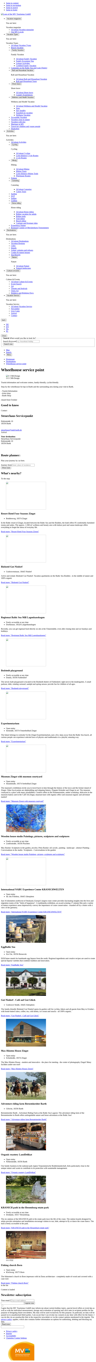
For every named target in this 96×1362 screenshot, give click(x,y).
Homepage (10, 359)
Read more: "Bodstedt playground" (15, 688)
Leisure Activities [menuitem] (23, 63)
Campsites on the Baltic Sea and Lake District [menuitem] (29, 68)
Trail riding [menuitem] (20, 219)
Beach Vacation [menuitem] (17, 48)
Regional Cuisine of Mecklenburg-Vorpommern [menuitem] (30, 228)
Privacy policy (11, 1331)
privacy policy (6, 1319)
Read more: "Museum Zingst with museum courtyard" (22, 801)
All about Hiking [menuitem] (22, 169)
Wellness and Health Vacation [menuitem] (23, 97)
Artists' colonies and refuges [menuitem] (22, 250)
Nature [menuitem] (14, 257)
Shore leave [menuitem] (16, 84)
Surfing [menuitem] (14, 194)
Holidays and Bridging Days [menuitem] (22, 293)
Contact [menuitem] (14, 315)
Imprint (9, 1333)
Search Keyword (9, 341)
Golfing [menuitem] (14, 201)
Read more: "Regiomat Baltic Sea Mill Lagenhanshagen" (23, 635)
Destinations (11, 361)
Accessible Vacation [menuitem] (19, 117)
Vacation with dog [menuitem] (18, 122)
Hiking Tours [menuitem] (21, 171)
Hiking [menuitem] (14, 160)
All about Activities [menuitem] (18, 142)
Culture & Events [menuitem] (13, 271)
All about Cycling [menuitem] (23, 153)
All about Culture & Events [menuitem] (22, 282)
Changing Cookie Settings (16, 1338)
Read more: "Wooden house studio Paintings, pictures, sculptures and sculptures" (33, 854)
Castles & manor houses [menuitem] (20, 252)
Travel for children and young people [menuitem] (25, 126)
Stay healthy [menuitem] (21, 110)
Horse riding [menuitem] (16, 203)
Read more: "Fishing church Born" (15, 1283)
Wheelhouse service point (16, 364)
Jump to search (12, 8)
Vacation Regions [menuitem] (18, 243)
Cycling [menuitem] (14, 145)
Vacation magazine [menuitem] (14, 19)
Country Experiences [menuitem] (24, 95)
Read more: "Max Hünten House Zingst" (17, 1069)
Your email (6, 1300)
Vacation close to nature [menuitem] (20, 120)
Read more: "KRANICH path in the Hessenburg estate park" (25, 1228)
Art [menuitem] (12, 286)
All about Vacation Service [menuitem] (21, 306)
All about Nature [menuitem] (22, 266)
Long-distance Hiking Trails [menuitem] (27, 174)
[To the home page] (16, 14)
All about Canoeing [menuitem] (24, 189)
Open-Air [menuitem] (15, 291)
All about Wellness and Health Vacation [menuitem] (31, 106)
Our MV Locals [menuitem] (17, 32)
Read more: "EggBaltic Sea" (12, 965)
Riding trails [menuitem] (21, 216)
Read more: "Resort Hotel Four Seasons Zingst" (20, 532)
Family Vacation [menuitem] (18, 50)
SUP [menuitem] (13, 196)
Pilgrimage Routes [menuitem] (23, 176)
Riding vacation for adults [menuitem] (26, 214)
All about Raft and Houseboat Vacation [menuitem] (31, 79)
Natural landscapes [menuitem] (23, 268)
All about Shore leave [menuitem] (24, 92)
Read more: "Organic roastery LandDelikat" (18, 1172)
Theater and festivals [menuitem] (19, 288)
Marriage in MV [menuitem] (17, 124)
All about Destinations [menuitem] (20, 241)
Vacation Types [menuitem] (12, 34)
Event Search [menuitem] (16, 284)
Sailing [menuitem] (13, 198)
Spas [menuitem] (18, 108)
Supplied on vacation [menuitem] (24, 113)
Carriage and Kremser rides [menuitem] (27, 223)
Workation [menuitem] (15, 129)
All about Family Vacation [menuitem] (26, 59)
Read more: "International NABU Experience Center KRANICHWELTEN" (31, 912)
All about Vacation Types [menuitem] (21, 45)
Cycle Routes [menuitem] (21, 158)
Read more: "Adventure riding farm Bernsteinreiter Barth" (24, 1119)
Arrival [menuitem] (14, 313)
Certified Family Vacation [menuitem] (26, 66)
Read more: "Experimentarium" (13, 741)
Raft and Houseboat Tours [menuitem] (26, 81)
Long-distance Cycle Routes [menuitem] (27, 156)
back (4, 320)
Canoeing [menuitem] (15, 181)
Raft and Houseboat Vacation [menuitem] (22, 70)
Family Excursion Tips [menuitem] (25, 61)
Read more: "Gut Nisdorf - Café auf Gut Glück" (20, 1016)
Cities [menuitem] (13, 246)
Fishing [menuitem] (14, 178)
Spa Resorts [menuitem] (15, 255)
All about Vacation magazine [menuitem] (22, 30)
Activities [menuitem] (10, 131)
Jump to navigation (13, 5)
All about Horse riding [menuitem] (25, 212)
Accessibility (11, 1336)
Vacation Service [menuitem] (13, 295)
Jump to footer (11, 10)
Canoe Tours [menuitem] (21, 192)
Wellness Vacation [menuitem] (23, 115)
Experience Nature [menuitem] (18, 225)
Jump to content (12, 3)
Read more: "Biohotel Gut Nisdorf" (15, 582)
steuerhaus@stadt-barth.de (11, 430)
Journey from (6, 465)
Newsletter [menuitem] (15, 309)
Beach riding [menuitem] (21, 221)
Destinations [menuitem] (11, 230)
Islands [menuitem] (13, 248)
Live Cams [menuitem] (15, 311)
